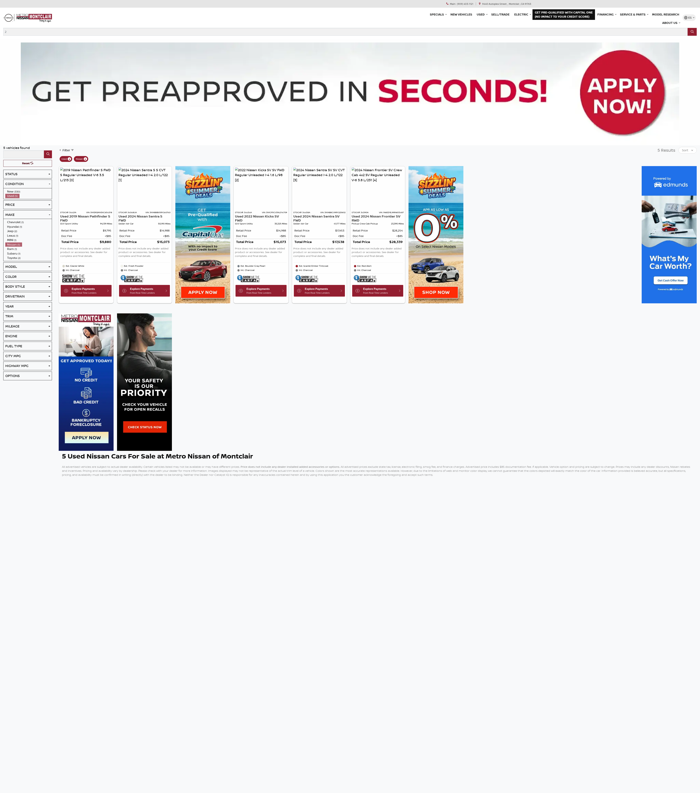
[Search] (692, 32)
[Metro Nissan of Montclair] (27, 18)
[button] (437, 14)
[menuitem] (28, 191)
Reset (26, 163)
